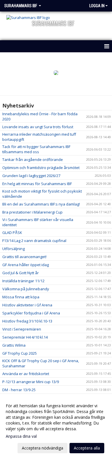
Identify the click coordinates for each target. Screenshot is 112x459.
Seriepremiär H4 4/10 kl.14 (25, 337)
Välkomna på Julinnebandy (25, 288)
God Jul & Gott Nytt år (20, 272)
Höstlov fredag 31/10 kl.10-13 (27, 321)
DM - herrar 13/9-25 (19, 389)
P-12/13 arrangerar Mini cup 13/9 (30, 381)
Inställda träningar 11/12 (23, 280)
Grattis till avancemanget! (24, 256)
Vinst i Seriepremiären (21, 329)
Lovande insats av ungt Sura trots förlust (37, 126)
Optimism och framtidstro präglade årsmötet (41, 167)
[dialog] (56, 426)
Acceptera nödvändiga (42, 448)
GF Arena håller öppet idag (25, 264)
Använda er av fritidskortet (25, 373)
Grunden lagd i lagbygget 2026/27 (31, 175)
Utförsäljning (13, 248)
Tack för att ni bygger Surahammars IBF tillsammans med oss (36, 149)
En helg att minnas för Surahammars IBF (37, 183)
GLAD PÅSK (12, 232)
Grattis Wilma (14, 345)
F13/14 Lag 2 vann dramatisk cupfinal (34, 240)
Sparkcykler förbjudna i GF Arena (31, 313)
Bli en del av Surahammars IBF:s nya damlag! (41, 204)
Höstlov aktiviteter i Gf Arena (27, 305)
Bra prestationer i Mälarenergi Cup (32, 212)
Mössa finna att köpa (20, 296)
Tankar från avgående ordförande (32, 159)
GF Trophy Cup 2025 (19, 353)
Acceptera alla (87, 448)
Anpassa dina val (21, 436)
